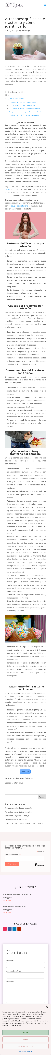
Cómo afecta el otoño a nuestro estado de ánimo (25, 823)
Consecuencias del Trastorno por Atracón (26, 108)
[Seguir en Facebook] (10, 929)
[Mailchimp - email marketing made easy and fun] (39, 867)
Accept (25, 1032)
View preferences (25, 1046)
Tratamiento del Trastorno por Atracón (25, 115)
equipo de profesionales (20, 206)
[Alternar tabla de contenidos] (7, 95)
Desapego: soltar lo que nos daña (18, 808)
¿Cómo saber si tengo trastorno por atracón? (27, 112)
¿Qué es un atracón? (16, 99)
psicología (26, 31)
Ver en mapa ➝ (8, 901)
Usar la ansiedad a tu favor (16, 819)
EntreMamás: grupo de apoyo (17, 816)
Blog (19, 31)
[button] (47, 1007)
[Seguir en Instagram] (5, 929)
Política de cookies (25, 1052)
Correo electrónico (13, 854)
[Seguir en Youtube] (19, 929)
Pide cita (25, 771)
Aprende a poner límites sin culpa (18, 812)
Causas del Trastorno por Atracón (23, 105)
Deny (25, 1039)
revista (8, 189)
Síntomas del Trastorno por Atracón (24, 102)
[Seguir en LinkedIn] (14, 929)
